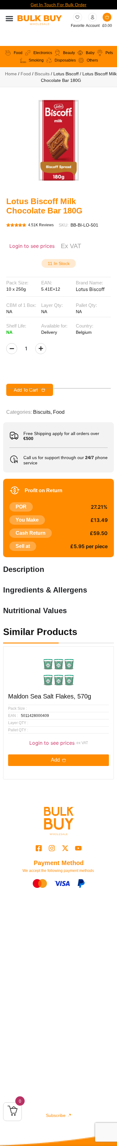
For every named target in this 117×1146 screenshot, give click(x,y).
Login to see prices (32, 246)
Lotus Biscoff (90, 289)
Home (11, 73)
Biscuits (42, 73)
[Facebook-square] (38, 848)
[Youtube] (78, 848)
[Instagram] (51, 848)
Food (26, 73)
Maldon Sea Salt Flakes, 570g (49, 696)
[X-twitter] (65, 848)
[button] (9, 19)
